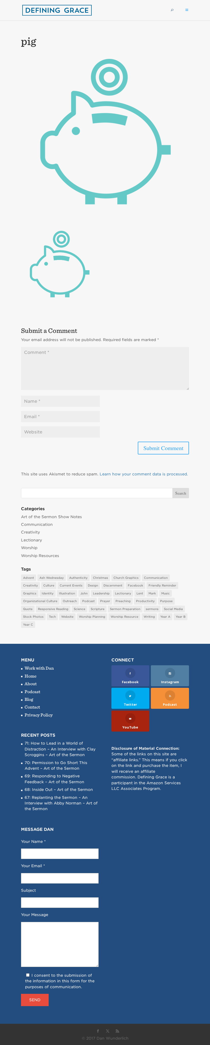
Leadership (101, 593)
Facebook (135, 585)
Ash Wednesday (51, 578)
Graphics (29, 593)
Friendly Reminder (162, 585)
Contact (32, 707)
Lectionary (31, 540)
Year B (180, 616)
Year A (165, 616)
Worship (29, 548)
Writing (149, 616)
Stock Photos (33, 616)
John (84, 593)
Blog (29, 699)
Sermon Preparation (125, 609)
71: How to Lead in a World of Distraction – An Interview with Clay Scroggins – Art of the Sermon (60, 749)
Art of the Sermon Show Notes (51, 517)
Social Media (173, 609)
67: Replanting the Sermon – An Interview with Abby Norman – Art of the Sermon (61, 803)
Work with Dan (39, 668)
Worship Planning (92, 616)
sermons (152, 609)
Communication (37, 524)
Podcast (88, 601)
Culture (48, 585)
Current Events (71, 585)
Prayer (105, 601)
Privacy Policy (39, 714)
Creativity (30, 532)
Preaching (123, 601)
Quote (28, 609)
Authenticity (78, 578)
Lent (139, 593)
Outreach (70, 601)
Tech (52, 616)
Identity (48, 593)
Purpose (166, 601)
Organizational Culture (40, 601)
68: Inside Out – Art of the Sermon (59, 789)
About (31, 683)
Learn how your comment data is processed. (144, 474)
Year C (28, 624)
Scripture (97, 609)
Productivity (145, 601)
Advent (28, 578)
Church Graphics (126, 578)
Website (67, 616)
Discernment (112, 585)
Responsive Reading (53, 609)
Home (31, 676)
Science (79, 609)
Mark (152, 593)
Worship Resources (40, 555)
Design (93, 585)
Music (165, 593)
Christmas (100, 578)
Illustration (67, 593)
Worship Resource (124, 616)
